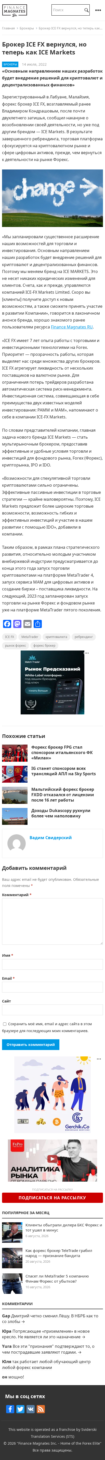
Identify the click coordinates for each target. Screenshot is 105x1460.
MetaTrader (29, 637)
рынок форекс (15, 645)
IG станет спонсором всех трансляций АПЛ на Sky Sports (63, 771)
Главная (8, 28)
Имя (7, 955)
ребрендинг (84, 637)
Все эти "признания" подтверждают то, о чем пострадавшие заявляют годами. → (48, 1349)
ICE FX (9, 637)
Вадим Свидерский (51, 837)
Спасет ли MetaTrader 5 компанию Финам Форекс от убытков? (57, 1278)
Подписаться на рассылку (52, 1198)
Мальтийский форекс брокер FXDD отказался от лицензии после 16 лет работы (62, 794)
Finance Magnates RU (72, 327)
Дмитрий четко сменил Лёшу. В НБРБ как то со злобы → (50, 1318)
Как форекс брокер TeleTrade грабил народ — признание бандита (58, 1253)
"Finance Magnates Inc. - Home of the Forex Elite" (59, 1443)
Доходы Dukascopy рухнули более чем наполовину (60, 813)
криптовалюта (56, 637)
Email (8, 978)
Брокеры (27, 28)
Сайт (6, 1001)
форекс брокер (44, 645)
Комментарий (17, 894)
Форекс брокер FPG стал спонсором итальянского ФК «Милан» (62, 752)
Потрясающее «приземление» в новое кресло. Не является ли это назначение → (46, 1334)
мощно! (16, 1377)
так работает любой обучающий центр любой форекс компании (46, 1364)
